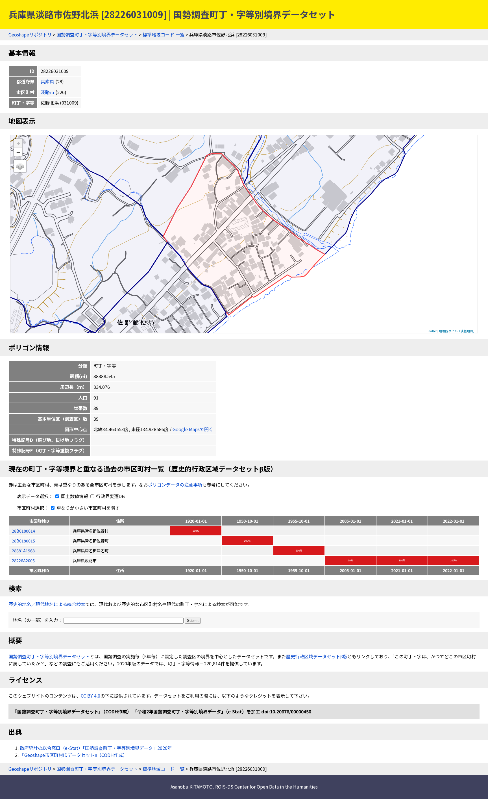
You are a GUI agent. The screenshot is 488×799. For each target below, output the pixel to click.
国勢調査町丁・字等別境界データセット (97, 34)
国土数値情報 (74, 496)
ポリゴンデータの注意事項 (175, 484)
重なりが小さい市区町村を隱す (87, 507)
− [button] (18, 151)
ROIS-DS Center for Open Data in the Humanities (266, 786)
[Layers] (20, 166)
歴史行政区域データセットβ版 (316, 656)
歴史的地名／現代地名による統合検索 (46, 604)
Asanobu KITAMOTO (192, 786)
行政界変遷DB (110, 496)
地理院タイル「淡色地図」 (457, 331)
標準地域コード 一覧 (163, 34)
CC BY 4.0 (90, 695)
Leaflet (432, 331)
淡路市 (47, 92)
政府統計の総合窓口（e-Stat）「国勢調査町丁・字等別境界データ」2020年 (96, 747)
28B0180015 (23, 541)
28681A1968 (23, 550)
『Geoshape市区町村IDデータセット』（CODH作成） (73, 755)
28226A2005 (23, 560)
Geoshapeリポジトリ (30, 34)
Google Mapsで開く (193, 429)
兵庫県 (47, 81)
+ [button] (18, 143)
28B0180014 (23, 531)
